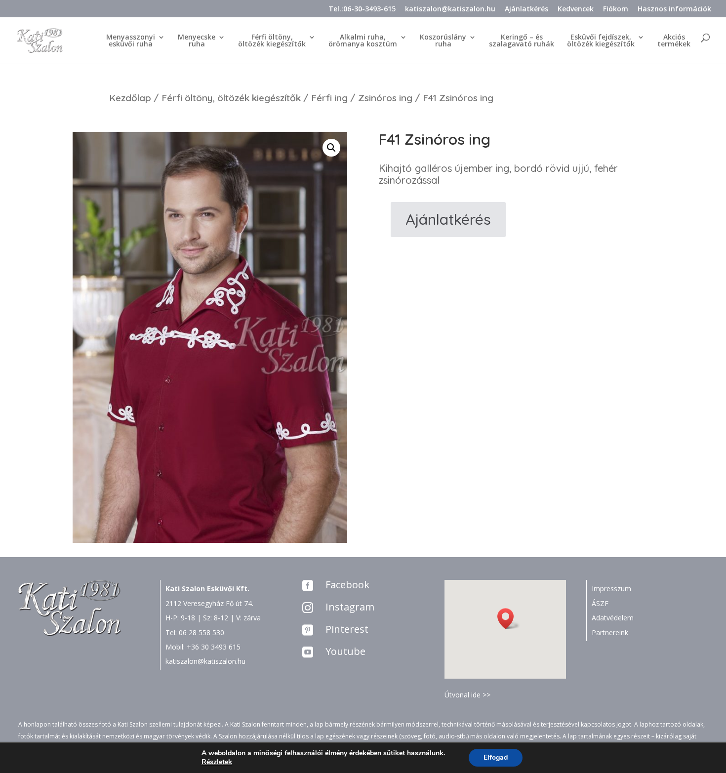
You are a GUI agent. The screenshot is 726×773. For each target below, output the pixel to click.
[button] (508, 618)
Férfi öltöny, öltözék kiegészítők (231, 98)
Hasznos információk (674, 9)
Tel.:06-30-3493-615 (362, 9)
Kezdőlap (130, 98)
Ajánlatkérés (526, 9)
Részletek (217, 762)
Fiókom (615, 9)
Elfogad (496, 757)
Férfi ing (329, 98)
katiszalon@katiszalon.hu (450, 9)
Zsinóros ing (385, 98)
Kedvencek (576, 9)
